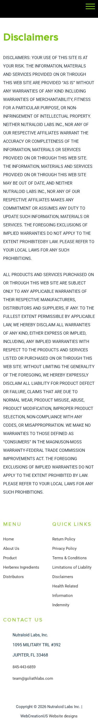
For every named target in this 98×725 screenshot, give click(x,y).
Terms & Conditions (69, 558)
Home (8, 539)
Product (10, 558)
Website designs (63, 716)
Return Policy (63, 539)
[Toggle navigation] (90, 7)
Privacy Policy (64, 548)
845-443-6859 (24, 667)
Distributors (13, 576)
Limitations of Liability (71, 567)
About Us (11, 548)
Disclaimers (62, 576)
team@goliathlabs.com (33, 678)
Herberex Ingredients (21, 567)
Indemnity (60, 605)
